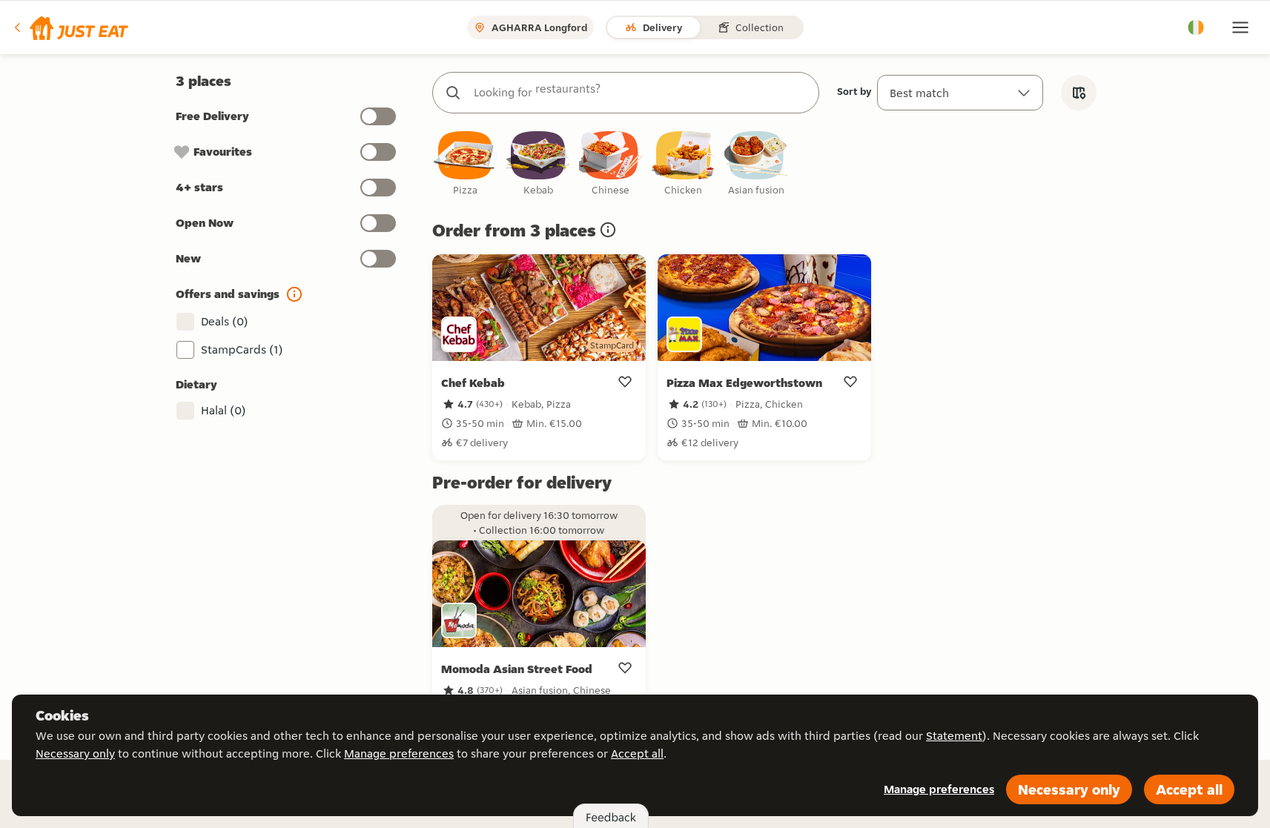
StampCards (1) (242, 349)
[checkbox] (465, 164)
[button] (70, 27)
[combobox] (640, 93)
